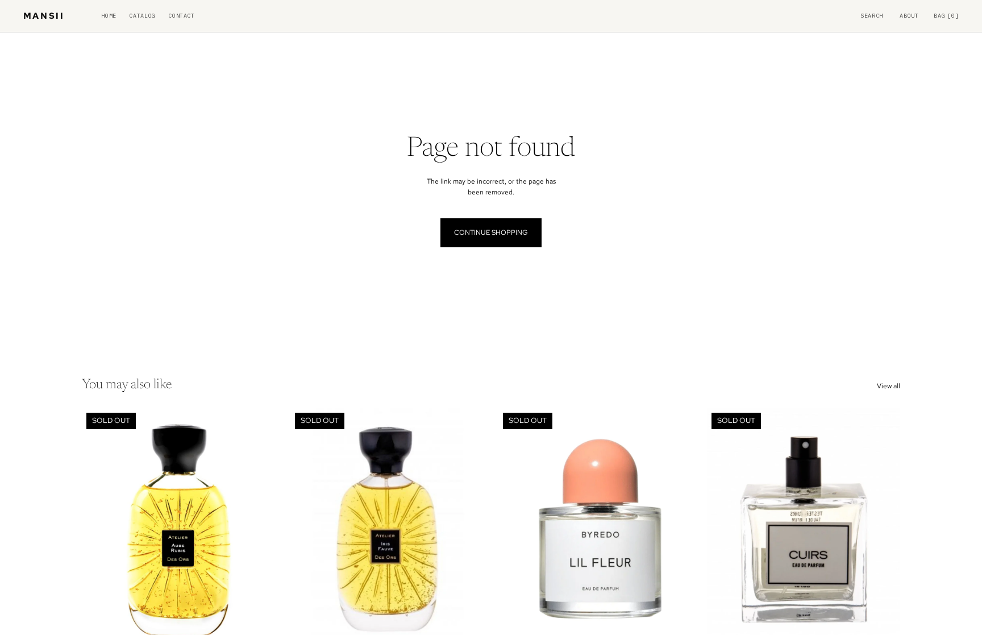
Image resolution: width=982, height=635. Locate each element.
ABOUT (909, 16)
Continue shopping (491, 232)
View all (888, 386)
